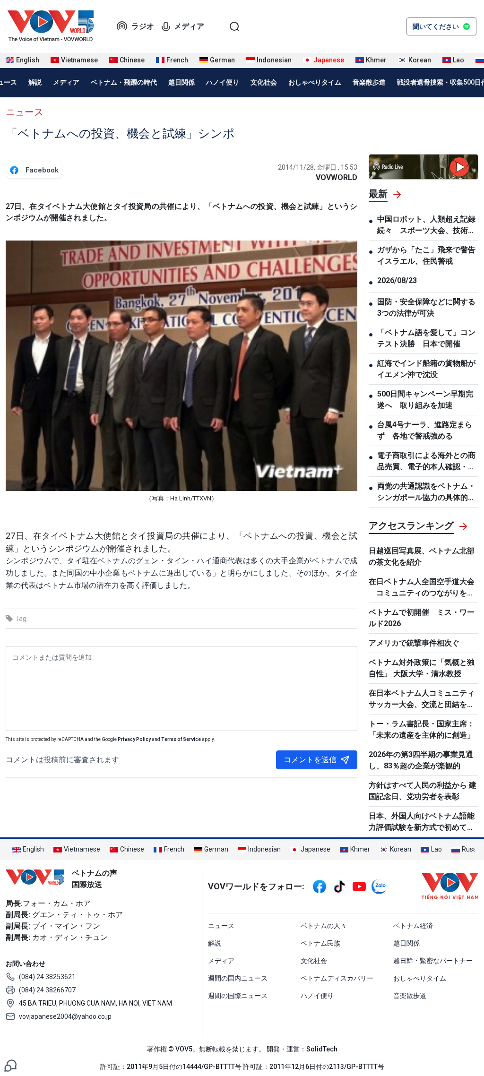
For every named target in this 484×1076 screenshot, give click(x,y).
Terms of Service (181, 739)
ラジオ (142, 26)
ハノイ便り (222, 82)
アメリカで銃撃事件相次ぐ (414, 642)
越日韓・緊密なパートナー (433, 960)
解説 (35, 82)
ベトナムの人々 (324, 926)
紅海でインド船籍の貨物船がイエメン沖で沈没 (426, 369)
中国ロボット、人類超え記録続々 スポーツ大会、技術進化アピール (426, 225)
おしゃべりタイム (314, 82)
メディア (189, 26)
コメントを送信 (310, 759)
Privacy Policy (134, 739)
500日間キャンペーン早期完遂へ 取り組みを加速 (425, 399)
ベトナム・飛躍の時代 (124, 82)
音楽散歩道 (369, 82)
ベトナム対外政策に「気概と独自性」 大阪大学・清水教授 (422, 668)
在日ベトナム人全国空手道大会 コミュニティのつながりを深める (422, 588)
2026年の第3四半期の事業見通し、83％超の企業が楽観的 (421, 760)
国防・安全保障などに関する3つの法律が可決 (426, 307)
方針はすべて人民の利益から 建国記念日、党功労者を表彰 (422, 791)
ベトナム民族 (320, 943)
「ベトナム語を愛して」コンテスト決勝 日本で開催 (426, 338)
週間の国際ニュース (238, 995)
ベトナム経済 (413, 926)
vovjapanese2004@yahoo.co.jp (65, 1016)
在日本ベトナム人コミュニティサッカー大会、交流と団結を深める (422, 699)
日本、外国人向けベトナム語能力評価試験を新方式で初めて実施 (422, 822)
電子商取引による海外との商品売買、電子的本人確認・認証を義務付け (426, 462)
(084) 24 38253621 (47, 977)
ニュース (24, 112)
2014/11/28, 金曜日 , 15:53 (317, 167)
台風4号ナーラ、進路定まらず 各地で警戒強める (424, 430)
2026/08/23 (397, 280)
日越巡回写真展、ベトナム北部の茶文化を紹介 (422, 556)
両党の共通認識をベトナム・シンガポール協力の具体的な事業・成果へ (426, 492)
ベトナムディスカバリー (337, 978)
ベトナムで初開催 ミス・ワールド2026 (422, 618)
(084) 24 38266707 (47, 990)
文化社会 (264, 82)
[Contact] (10, 1064)
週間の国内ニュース (238, 978)
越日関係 (181, 82)
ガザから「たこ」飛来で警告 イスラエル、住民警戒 (427, 255)
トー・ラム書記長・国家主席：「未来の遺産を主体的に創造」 (422, 729)
